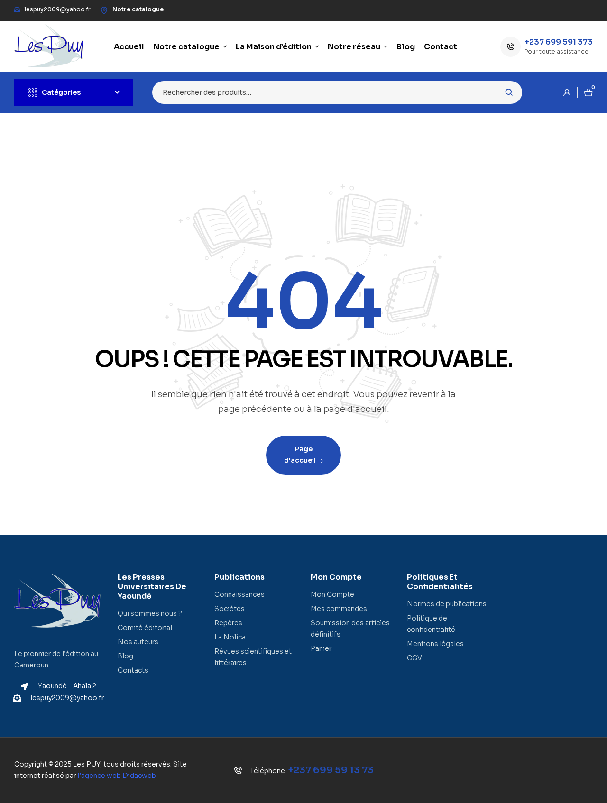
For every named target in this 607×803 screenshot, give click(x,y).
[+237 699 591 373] (510, 46)
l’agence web (116, 775)
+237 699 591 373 (558, 42)
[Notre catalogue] (104, 10)
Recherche (509, 92)
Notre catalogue (138, 9)
